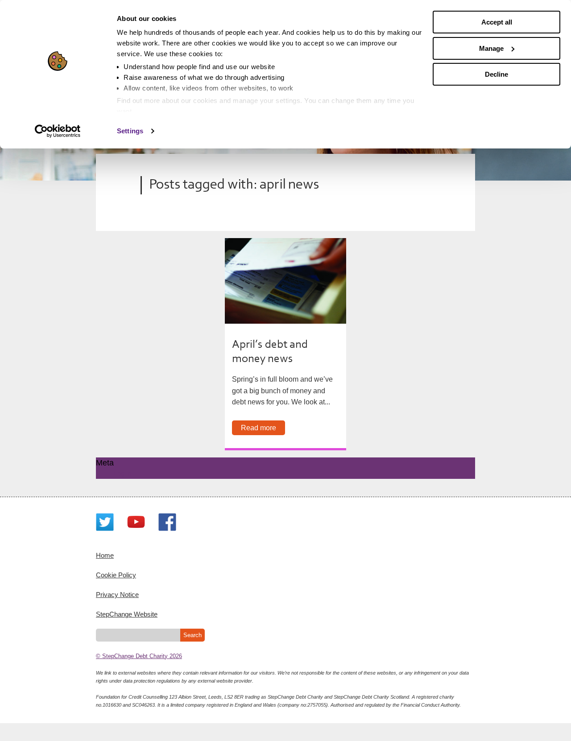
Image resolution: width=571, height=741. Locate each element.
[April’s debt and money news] (285, 281)
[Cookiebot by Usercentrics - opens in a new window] (58, 131)
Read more (258, 428)
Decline (496, 74)
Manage (491, 48)
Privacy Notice (117, 594)
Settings (130, 131)
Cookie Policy (116, 575)
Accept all (496, 22)
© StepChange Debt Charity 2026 (139, 656)
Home (105, 555)
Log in (122, 473)
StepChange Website (126, 614)
